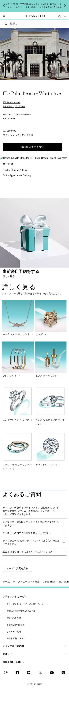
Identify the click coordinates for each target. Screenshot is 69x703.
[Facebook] (18, 673)
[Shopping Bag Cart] (65, 16)
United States (49, 581)
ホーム (6, 581)
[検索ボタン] (6, 24)
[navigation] (4, 16)
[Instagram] (6, 673)
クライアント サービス (15, 596)
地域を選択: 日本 (12, 662)
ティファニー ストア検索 (26, 581)
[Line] (64, 673)
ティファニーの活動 (13, 646)
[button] (4, 16)
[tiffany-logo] (34, 16)
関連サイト (8, 654)
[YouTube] (52, 673)
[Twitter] (41, 673)
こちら (41, 7)
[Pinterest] (29, 673)
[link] (34, 511)
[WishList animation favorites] (59, 16)
